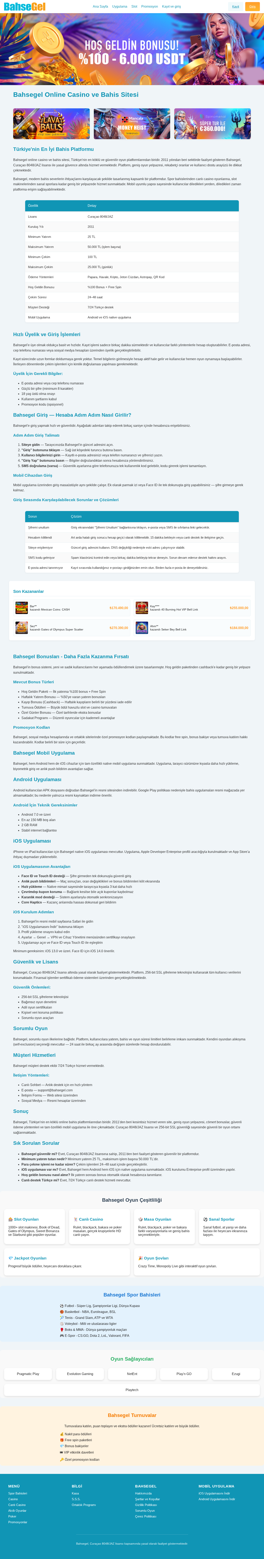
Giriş (252, 6)
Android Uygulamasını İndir (217, 1499)
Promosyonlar (17, 1522)
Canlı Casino (17, 1505)
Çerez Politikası (145, 1516)
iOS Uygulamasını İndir (214, 1493)
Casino (13, 1499)
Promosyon (149, 6)
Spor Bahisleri (17, 1493)
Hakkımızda (143, 1493)
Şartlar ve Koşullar (147, 1499)
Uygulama (119, 6)
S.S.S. (76, 1499)
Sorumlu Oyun (145, 1510)
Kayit (235, 6)
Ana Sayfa (100, 6)
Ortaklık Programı (84, 1505)
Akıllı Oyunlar (17, 1510)
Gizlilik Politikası (146, 1505)
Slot (134, 6)
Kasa (75, 1493)
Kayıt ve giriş (171, 6)
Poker (12, 1516)
